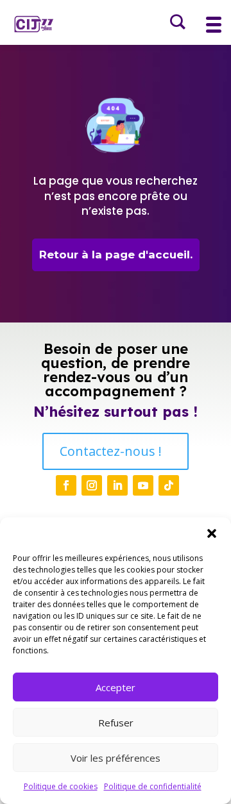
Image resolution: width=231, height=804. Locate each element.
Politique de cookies (61, 786)
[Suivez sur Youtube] (143, 485)
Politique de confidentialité (152, 786)
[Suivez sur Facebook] (66, 485)
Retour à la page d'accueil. (116, 254)
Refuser (115, 722)
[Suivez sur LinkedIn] (117, 485)
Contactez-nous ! (111, 451)
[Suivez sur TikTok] (168, 485)
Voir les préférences (115, 757)
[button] (211, 533)
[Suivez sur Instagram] (91, 485)
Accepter (115, 687)
